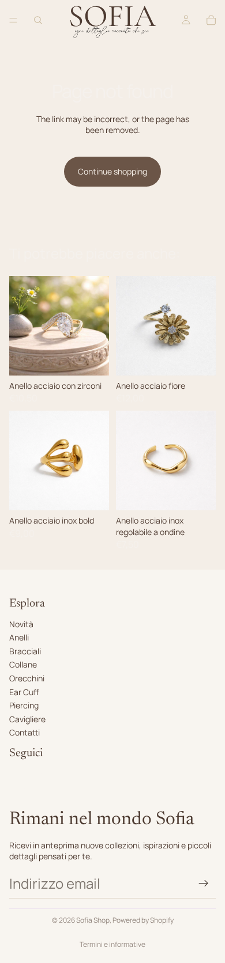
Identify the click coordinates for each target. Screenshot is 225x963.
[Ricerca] (38, 20)
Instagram (28, 773)
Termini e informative (112, 944)
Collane (23, 664)
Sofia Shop (93, 920)
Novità (21, 624)
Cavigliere (27, 719)
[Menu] (13, 20)
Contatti (24, 732)
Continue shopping (112, 171)
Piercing (24, 705)
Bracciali (25, 651)
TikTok (20, 787)
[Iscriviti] (204, 883)
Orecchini (26, 678)
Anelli (19, 637)
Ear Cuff (24, 692)
